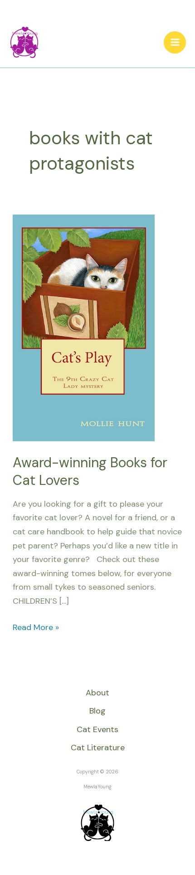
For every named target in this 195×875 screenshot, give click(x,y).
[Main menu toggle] (175, 42)
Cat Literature (98, 747)
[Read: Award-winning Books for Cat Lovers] (84, 327)
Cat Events (97, 729)
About (97, 692)
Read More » (36, 627)
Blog (97, 710)
